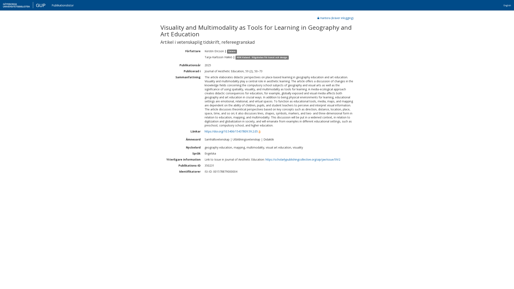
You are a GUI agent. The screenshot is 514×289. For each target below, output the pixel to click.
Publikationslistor (63, 5)
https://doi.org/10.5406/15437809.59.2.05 (231, 131)
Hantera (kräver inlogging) (337, 18)
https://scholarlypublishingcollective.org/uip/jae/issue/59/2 (302, 159)
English (507, 5)
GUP (41, 5)
